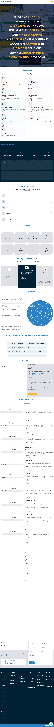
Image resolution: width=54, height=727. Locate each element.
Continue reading (4, 629)
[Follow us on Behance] (45, 725)
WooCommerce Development (39, 680)
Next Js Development (22, 683)
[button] (12, 412)
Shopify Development (40, 682)
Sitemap (25, 725)
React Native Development (48, 677)
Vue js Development (22, 678)
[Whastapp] (51, 724)
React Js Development (22, 676)
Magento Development (40, 685)
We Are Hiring (12, 683)
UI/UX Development (22, 681)
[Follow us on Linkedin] (47, 725)
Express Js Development (31, 687)
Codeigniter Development (30, 685)
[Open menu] (52, 2)
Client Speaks (12, 680)
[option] (27, 544)
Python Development (31, 683)
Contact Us (11, 685)
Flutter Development (49, 679)
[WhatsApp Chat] (51, 724)
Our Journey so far (13, 678)
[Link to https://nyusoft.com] (4, 677)
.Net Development (30, 681)
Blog (20, 725)
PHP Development (30, 676)
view (14, 77)
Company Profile (12, 675)
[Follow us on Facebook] (49, 725)
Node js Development (31, 678)
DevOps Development (49, 686)
